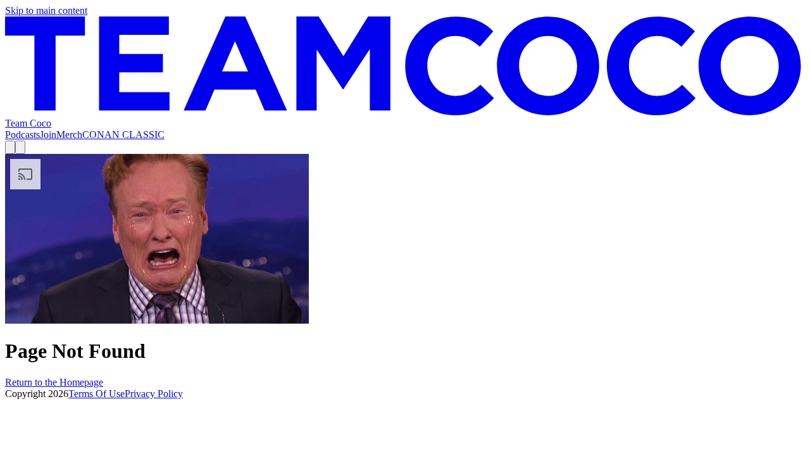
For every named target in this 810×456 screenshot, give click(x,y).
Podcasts (22, 134)
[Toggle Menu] (20, 147)
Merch (69, 134)
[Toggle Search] (10, 147)
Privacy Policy (154, 393)
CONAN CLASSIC (123, 134)
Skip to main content (46, 10)
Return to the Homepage (54, 382)
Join (48, 134)
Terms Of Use (96, 393)
